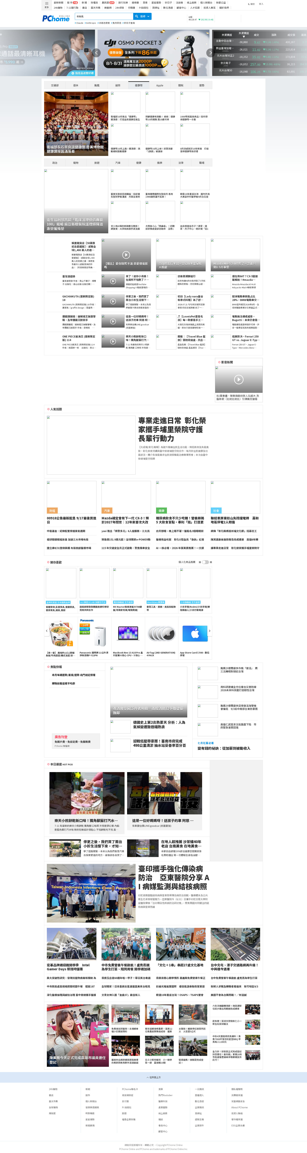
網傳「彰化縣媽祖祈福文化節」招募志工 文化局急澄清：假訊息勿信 (235, 531)
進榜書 (135, 2)
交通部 (55, 85)
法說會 (179, 2)
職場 (201, 163)
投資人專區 (210, 7)
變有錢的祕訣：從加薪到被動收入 (224, 748)
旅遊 (96, 163)
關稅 (180, 85)
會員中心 (162, 1125)
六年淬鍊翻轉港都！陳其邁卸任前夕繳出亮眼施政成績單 (227, 1007)
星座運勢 (156, 2)
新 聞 (84, 2)
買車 (145, 2)
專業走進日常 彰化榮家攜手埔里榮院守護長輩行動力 (172, 429)
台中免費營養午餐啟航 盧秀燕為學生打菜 (234, 978)
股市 (88, 1095)
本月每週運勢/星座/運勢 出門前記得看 (73, 675)
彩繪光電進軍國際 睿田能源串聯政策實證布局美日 (180, 986)
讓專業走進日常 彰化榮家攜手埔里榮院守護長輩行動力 (235, 548)
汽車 (117, 163)
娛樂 (159, 163)
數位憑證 (168, 7)
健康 (138, 163)
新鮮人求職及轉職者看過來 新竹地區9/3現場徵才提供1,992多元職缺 (234, 986)
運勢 (201, 85)
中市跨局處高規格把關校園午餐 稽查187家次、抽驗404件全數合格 (71, 986)
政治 (54, 163)
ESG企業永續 (238, 1125)
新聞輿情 (90, 1125)
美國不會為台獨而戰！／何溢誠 (229, 995)
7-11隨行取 (72, 7)
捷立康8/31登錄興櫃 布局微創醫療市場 (69, 548)
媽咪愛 (52, 1113)
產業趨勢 (162, 1107)
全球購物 (53, 1107)
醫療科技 (162, 1101)
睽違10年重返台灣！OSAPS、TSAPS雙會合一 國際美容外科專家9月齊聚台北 (179, 995)
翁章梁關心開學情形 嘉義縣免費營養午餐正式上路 (180, 978)
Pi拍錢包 (143, 7)
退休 (75, 85)
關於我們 (224, 7)
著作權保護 (237, 1119)
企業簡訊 (199, 1107)
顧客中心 (181, 7)
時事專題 (90, 1113)
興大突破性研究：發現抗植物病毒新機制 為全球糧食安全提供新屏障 (71, 978)
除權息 (94, 2)
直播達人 (199, 1095)
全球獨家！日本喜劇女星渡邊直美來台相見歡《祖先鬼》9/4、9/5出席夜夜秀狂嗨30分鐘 (126, 986)
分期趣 (131, 7)
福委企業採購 (128, 1119)
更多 (47, 7)
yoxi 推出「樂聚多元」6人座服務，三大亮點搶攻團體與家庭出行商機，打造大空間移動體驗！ (126, 531)
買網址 (155, 7)
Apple (159, 85)
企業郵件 (199, 1125)
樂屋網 (107, 7)
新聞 (88, 1089)
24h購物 (58, 7)
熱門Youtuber (165, 1095)
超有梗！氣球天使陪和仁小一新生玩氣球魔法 (227, 1022)
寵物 (75, 163)
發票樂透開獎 (92, 1107)
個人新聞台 (206, 2)
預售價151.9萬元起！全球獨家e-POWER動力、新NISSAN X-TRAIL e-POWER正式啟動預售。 (126, 539)
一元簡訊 (199, 1089)
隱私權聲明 (237, 1089)
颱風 (96, 85)
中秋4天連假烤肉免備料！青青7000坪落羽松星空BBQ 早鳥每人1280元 (227, 1039)
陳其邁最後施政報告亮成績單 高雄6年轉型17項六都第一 (234, 539)
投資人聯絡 (237, 1113)
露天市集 (95, 7)
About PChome (239, 1107)
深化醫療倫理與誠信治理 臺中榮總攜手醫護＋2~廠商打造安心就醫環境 (71, 995)
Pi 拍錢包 (126, 1107)
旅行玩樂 (123, 2)
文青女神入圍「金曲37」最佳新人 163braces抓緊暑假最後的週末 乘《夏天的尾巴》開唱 (126, 995)
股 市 (69, 2)
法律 (180, 163)
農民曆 (105, 2)
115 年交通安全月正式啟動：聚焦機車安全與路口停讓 (126, 548)
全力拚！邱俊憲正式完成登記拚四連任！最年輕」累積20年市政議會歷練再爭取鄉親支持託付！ (227, 1055)
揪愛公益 (221, 2)
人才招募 (195, 7)
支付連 (125, 1101)
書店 (84, 7)
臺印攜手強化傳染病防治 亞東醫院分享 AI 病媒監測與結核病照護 (173, 877)
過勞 (117, 85)
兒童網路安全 (238, 1101)
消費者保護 (237, 1095)
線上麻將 (192, 2)
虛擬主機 (199, 1119)
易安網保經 (127, 1095)
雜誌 (160, 1119)
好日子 (168, 2)
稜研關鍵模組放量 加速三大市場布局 (67, 539)
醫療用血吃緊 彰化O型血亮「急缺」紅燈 (180, 539)
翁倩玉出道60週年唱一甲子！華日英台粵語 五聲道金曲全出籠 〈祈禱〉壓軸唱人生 (126, 978)
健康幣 (139, 85)
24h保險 (119, 7)
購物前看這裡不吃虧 (63, 683)
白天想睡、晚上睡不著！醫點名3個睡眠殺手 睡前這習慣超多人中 (180, 531)
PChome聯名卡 (130, 1089)
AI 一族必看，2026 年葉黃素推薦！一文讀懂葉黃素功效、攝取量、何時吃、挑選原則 (180, 548)
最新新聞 (58, 2)
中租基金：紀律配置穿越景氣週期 (66, 531)
